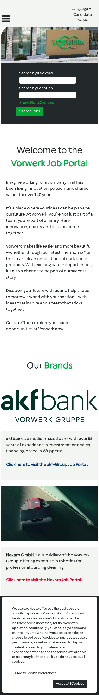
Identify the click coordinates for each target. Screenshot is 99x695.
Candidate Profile (82, 17)
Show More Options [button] (36, 102)
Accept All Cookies (70, 684)
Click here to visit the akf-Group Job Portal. (47, 464)
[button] (16, 19)
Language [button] (80, 8)
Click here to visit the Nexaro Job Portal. (44, 579)
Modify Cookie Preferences (35, 673)
